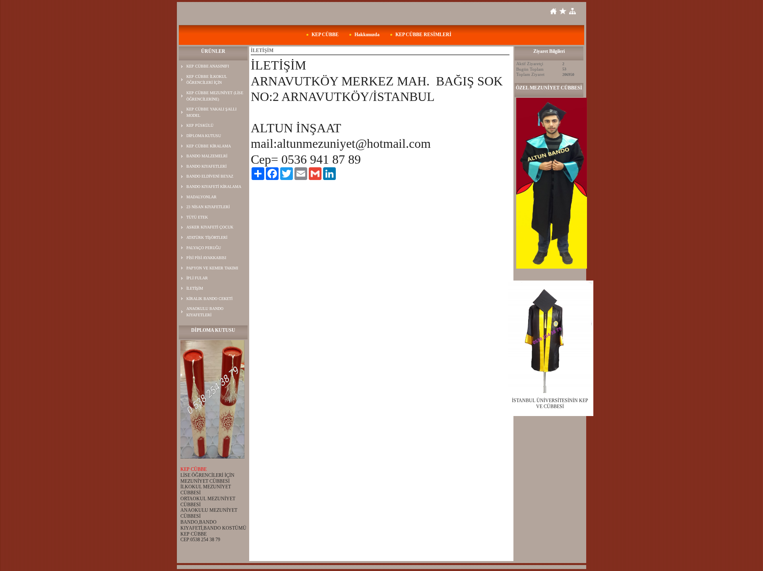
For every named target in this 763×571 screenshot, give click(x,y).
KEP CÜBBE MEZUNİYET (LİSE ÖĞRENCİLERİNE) (214, 96)
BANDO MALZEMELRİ (206, 156)
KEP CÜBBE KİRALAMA (208, 146)
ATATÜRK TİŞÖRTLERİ (206, 237)
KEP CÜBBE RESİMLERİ (423, 34)
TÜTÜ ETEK (197, 217)
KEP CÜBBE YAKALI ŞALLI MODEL (211, 112)
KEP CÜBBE (325, 34)
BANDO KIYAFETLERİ (206, 166)
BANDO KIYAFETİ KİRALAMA (213, 186)
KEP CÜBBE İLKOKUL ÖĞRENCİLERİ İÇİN (206, 79)
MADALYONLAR (201, 197)
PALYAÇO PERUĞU (203, 248)
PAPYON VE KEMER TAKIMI (212, 268)
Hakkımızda (367, 34)
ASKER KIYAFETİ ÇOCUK (209, 227)
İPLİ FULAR (197, 278)
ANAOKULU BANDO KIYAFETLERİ (204, 311)
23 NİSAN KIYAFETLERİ (208, 207)
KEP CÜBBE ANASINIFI (207, 66)
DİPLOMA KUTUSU (203, 136)
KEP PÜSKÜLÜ (199, 125)
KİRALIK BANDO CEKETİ (209, 298)
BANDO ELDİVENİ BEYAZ (209, 176)
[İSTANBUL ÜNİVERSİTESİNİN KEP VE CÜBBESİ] (550, 337)
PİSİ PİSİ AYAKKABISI (206, 257)
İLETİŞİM (194, 288)
